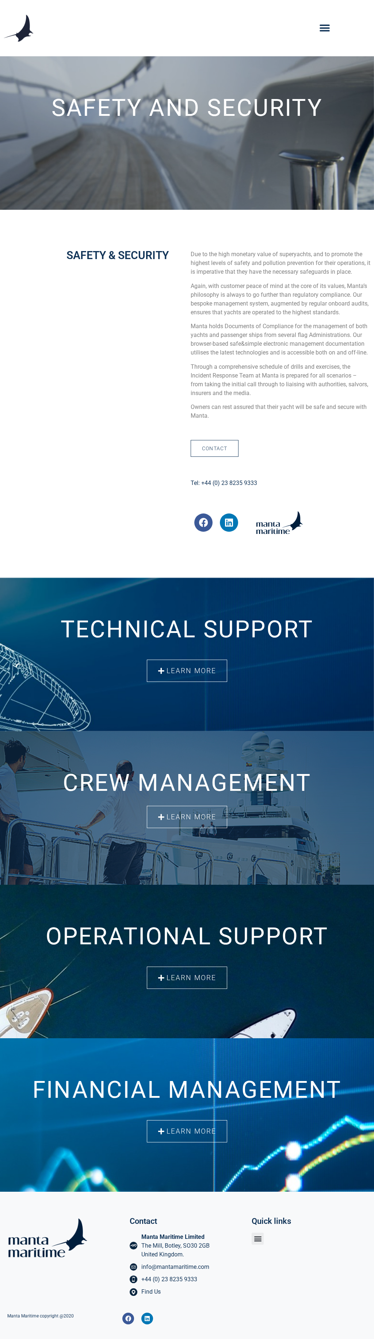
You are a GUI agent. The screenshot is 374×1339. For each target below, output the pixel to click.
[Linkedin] (147, 1318)
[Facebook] (128, 1318)
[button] (324, 28)
